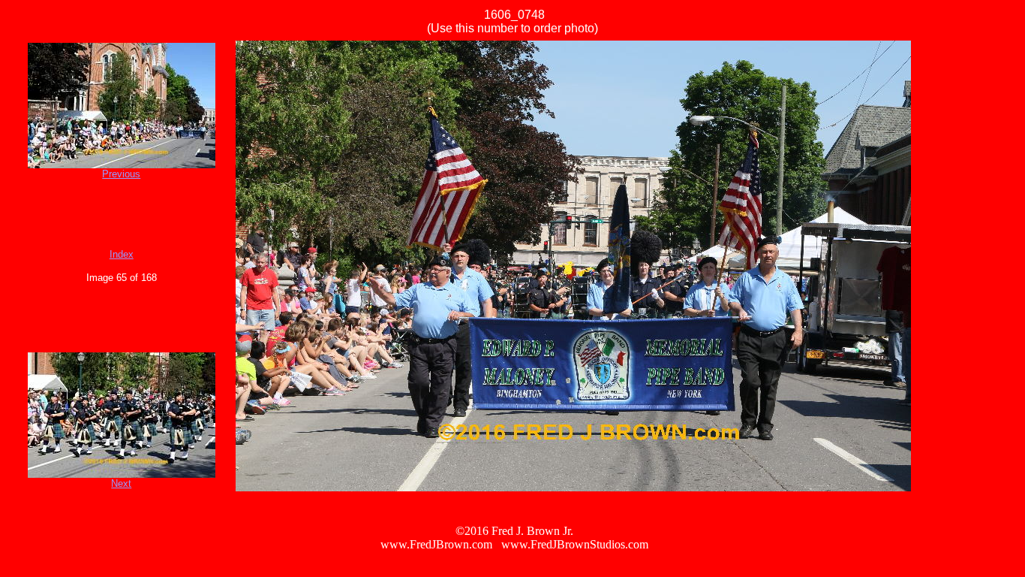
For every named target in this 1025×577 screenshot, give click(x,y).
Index (122, 254)
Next (121, 483)
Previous (121, 174)
